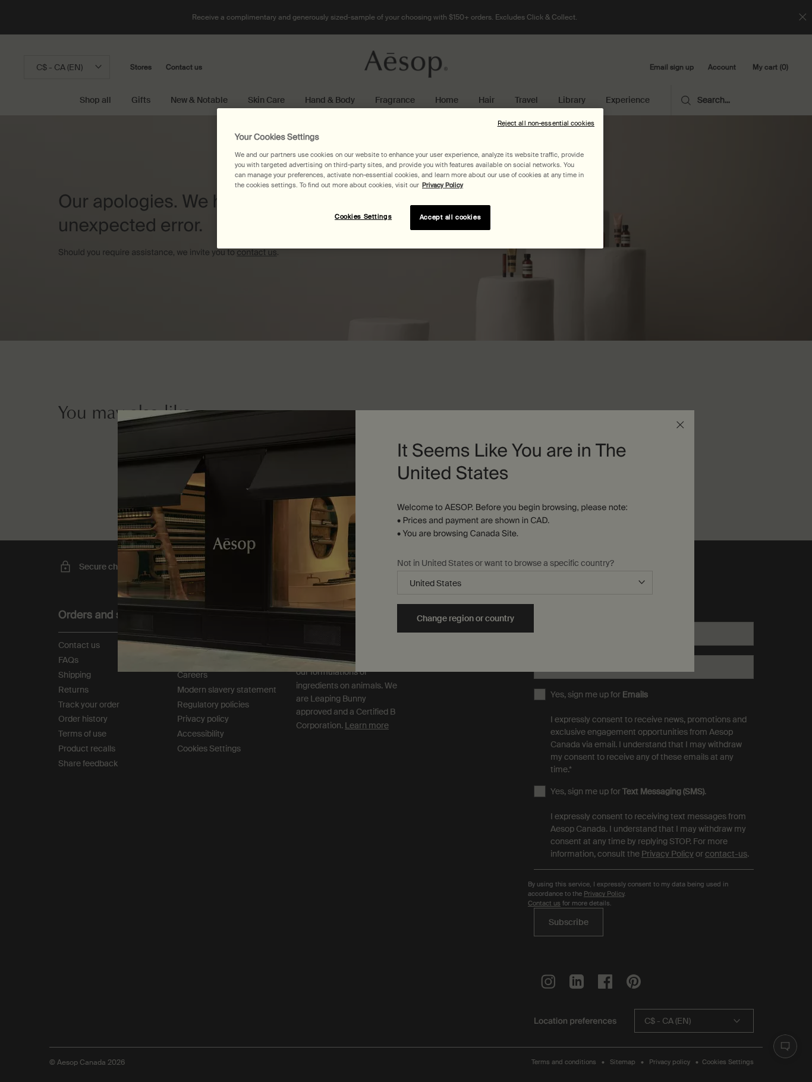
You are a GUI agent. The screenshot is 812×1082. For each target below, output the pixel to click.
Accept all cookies (450, 217)
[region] (410, 178)
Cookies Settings (363, 216)
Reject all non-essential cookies (546, 123)
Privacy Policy (442, 185)
